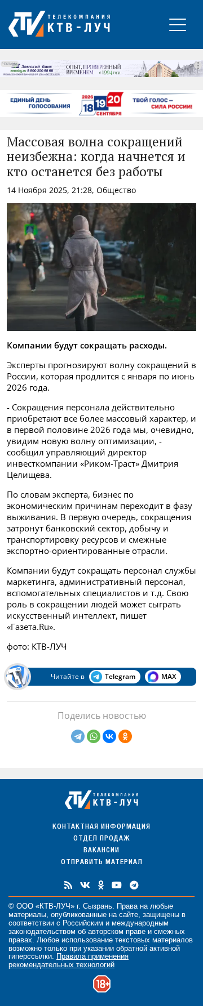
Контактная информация (101, 827)
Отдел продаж (101, 839)
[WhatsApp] (93, 736)
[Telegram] (78, 736)
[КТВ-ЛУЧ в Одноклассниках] (101, 885)
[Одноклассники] (125, 736)
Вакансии (101, 851)
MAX (168, 676)
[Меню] (178, 24)
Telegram (120, 676)
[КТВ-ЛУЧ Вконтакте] (85, 885)
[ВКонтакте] (109, 736)
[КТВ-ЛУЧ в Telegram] (134, 885)
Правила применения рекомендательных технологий (68, 960)
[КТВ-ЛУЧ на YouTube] (117, 885)
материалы (27, 914)
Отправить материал (102, 862)
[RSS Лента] (68, 885)
